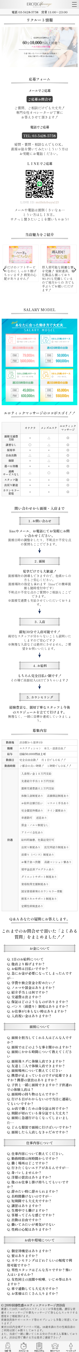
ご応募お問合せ (39, 99)
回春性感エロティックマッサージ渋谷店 (38, 1305)
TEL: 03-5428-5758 (39, 135)
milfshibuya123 (47, 202)
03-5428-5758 (28, 12)
